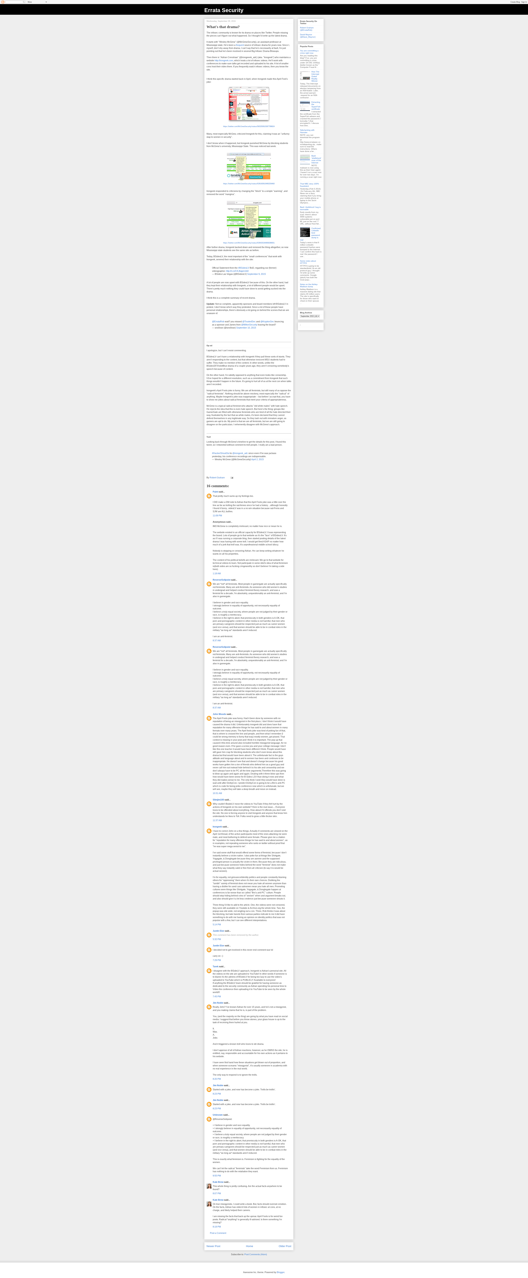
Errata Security (223, 10)
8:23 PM (217, 1094)
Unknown (218, 1115)
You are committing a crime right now (309, 52)
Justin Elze (218, 931)
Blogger (280, 1272)
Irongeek (217, 827)
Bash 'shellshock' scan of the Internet (316, 159)
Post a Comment (218, 1233)
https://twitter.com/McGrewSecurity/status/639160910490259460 (249, 184)
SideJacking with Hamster (307, 131)
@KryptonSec (267, 321)
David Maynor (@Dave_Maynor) (308, 35)
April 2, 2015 (257, 459)
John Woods (219, 714)
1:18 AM (217, 573)
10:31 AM (217, 793)
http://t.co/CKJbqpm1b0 (237, 271)
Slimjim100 (218, 800)
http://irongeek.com (224, 60)
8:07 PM (217, 1193)
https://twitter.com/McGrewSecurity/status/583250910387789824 (249, 126)
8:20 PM (217, 1079)
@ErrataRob (218, 321)
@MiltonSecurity (249, 325)
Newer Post (213, 1246)
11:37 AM (217, 820)
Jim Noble (218, 1003)
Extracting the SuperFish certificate (315, 105)
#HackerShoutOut (220, 453)
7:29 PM (217, 960)
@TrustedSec (249, 321)
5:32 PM (217, 939)
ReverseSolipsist (221, 580)
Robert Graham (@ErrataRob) (307, 29)
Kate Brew (218, 1182)
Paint (215, 492)
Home (249, 1246)
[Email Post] (232, 477)
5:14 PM (217, 924)
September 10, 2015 (246, 328)
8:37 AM (217, 640)
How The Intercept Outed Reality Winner (315, 76)
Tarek (215, 966)
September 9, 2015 (256, 274)
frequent (240, 45)
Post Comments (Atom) (255, 1254)
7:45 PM (217, 996)
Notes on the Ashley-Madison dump (309, 285)
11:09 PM (217, 515)
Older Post (285, 1246)
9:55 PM (217, 1176)
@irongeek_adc (240, 453)
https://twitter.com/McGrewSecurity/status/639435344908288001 (249, 243)
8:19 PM (217, 1227)
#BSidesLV (243, 268)
